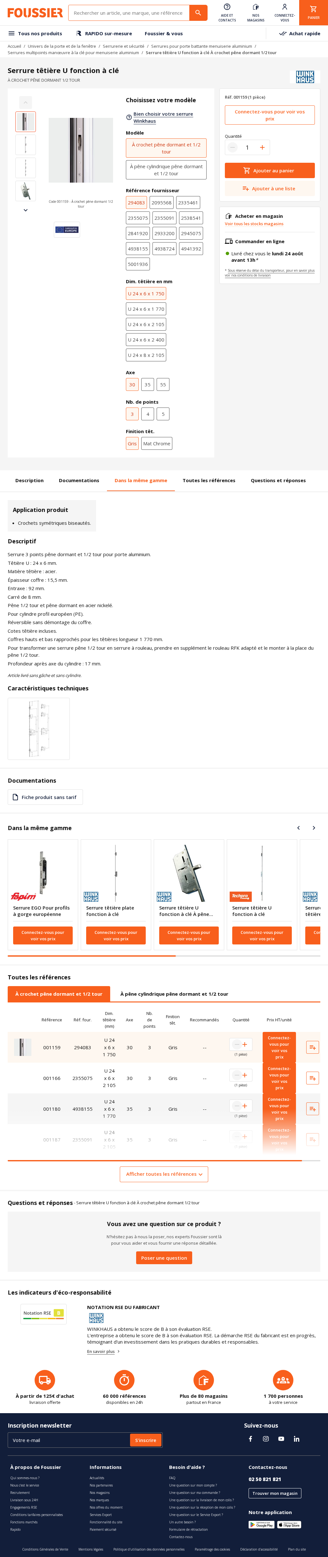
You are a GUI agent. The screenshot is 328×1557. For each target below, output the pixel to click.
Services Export (101, 1514)
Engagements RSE (23, 1507)
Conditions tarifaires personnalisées (36, 1514)
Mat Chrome (156, 443)
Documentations (79, 480)
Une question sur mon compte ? (193, 1485)
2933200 (164, 233)
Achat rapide (304, 33)
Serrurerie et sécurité (123, 46)
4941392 (191, 248)
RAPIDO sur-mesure (108, 33)
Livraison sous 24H (24, 1500)
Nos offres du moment (106, 1507)
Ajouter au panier (273, 170)
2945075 (191, 233)
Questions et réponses (278, 480)
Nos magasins (100, 1492)
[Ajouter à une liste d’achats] (312, 1047)
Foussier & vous (164, 33)
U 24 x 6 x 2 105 (146, 324)
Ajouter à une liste (273, 188)
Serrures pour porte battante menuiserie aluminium (201, 46)
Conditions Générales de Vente (45, 1549)
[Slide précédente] (298, 827)
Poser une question (164, 1258)
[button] (81, 156)
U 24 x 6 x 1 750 (146, 293)
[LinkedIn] (296, 1438)
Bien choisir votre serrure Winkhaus (163, 117)
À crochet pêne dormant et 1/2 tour (166, 148)
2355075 (138, 218)
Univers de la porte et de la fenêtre (62, 46)
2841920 (138, 233)
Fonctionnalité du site (106, 1522)
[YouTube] (281, 1438)
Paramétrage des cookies (212, 1549)
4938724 (164, 248)
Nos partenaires (101, 1485)
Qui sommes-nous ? (24, 1478)
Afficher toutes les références (161, 1174)
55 (163, 384)
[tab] (59, 993)
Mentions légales (90, 1549)
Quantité (233, 136)
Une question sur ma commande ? (194, 1492)
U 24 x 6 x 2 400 (146, 339)
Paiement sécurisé (103, 1529)
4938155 (138, 248)
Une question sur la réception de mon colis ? (202, 1507)
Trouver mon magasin (275, 1493)
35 (148, 384)
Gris (132, 443)
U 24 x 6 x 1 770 (146, 309)
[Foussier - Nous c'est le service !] (35, 13)
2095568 (162, 202)
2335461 (188, 202)
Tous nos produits (40, 33)
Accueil (14, 46)
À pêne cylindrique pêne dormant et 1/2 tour (166, 170)
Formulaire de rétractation (188, 1529)
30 (132, 384)
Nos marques (99, 1500)
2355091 (164, 218)
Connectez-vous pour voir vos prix (270, 115)
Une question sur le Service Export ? (196, 1514)
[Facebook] (250, 1438)
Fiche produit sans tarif (49, 797)
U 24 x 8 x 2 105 (146, 355)
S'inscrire (145, 1440)
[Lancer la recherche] (198, 13)
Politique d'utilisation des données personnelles (148, 1549)
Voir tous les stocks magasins (254, 224)
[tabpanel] (164, 1095)
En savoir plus (101, 1351)
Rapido (15, 1529)
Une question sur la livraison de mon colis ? (201, 1500)
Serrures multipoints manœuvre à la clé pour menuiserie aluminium (73, 52)
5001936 (138, 264)
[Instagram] (265, 1438)
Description (29, 480)
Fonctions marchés (23, 1522)
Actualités (97, 1478)
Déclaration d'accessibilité (259, 1549)
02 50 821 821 (265, 1479)
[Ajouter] (262, 147)
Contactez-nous (181, 1537)
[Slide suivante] (25, 210)
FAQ (172, 1478)
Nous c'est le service (24, 1485)
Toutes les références (209, 480)
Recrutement (20, 1492)
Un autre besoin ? (182, 1522)
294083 (136, 202)
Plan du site (297, 1549)
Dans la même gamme (141, 480)
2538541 (191, 218)
